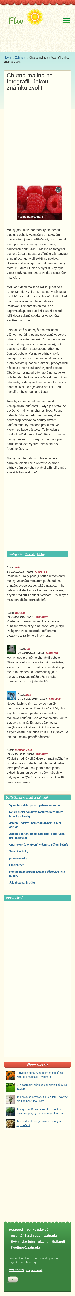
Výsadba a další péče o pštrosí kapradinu (35, 805)
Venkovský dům (39, 1229)
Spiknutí (58, 1241)
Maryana (20, 612)
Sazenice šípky (18, 851)
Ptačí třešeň (16, 865)
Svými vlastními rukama (29, 1241)
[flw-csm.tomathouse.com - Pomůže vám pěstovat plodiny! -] (25, 19)
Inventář (17, 1235)
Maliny (41, 554)
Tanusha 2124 (23, 750)
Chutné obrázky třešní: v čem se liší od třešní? (38, 844)
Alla (27, 648)
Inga (28, 694)
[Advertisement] (37, 133)
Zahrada (20, 57)
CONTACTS (16, 1270)
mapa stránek (34, 1270)
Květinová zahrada (25, 1247)
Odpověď (41, 571)
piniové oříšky (18, 858)
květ (17, 567)
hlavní (7, 57)
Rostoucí (16, 1229)
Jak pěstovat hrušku (22, 882)
